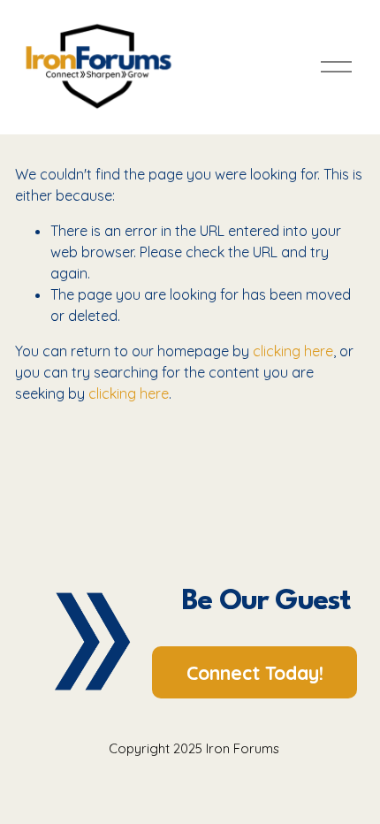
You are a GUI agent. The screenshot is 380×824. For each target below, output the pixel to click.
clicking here (293, 351)
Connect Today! (254, 672)
